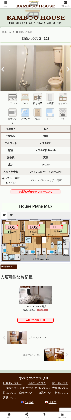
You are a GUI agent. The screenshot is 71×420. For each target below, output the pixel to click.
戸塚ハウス (9, 397)
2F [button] (11, 215)
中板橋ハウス (11, 387)
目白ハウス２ (9, 266)
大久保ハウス (60, 387)
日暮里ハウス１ (12, 383)
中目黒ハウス (44, 392)
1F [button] (4, 215)
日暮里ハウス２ (37, 383)
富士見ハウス (60, 383)
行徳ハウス (61, 392)
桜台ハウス (27, 387)
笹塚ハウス (9, 392)
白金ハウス (26, 392)
